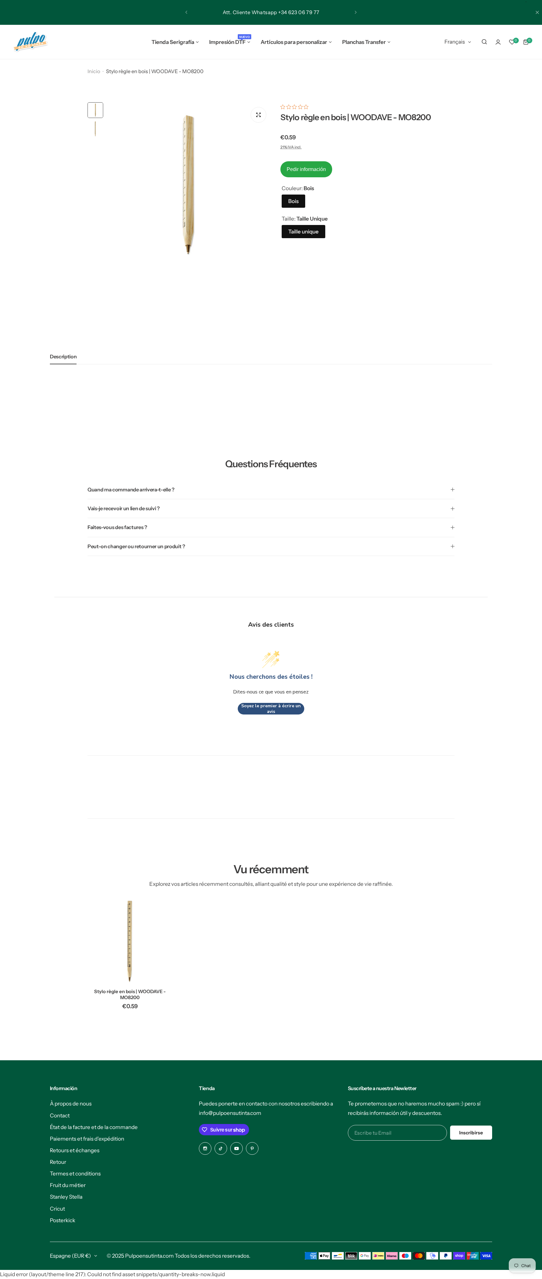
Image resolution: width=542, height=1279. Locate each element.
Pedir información (306, 169)
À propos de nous (71, 1103)
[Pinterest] (252, 1148)
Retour (58, 1162)
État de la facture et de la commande (94, 1127)
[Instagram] (205, 1148)
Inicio (94, 71)
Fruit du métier (68, 1185)
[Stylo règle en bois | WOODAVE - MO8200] (130, 941)
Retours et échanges (74, 1150)
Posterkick (62, 1220)
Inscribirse (471, 1133)
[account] (498, 42)
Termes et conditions (75, 1173)
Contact (60, 1115)
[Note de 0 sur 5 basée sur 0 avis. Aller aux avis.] (295, 106)
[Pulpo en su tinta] (30, 42)
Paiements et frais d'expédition (87, 1139)
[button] (186, 12)
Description (63, 356)
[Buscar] (484, 42)
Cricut (57, 1209)
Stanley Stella (66, 1197)
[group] (188, 184)
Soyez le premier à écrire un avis (271, 708)
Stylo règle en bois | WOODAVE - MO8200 (130, 994)
